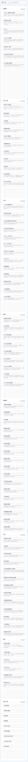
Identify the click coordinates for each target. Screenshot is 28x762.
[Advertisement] (14, 83)
